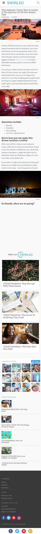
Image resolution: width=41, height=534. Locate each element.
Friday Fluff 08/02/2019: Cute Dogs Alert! (14, 410)
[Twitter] (17, 531)
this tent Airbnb (21, 60)
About (3, 482)
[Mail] (30, 531)
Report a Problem (8, 512)
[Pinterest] (24, 531)
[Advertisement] (20, 227)
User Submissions (8, 509)
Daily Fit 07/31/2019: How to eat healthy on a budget (13, 457)
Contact (4, 506)
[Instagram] (21, 375)
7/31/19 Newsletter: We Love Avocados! (12, 441)
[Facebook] (11, 531)
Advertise (5, 488)
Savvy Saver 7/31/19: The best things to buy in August (15, 426)
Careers (4, 485)
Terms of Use (6, 495)
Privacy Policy (6, 498)
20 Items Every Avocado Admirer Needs (14, 464)
